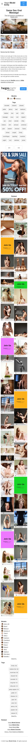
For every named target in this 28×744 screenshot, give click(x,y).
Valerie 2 (6, 652)
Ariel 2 (5, 635)
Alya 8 (5, 626)
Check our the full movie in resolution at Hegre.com (12, 81)
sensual (16, 125)
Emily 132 (14, 666)
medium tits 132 (14, 669)
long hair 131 (14, 682)
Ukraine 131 (14, 696)
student (10, 128)
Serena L (18, 98)
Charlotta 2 (7, 640)
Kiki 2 (5, 649)
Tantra (24, 128)
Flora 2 (6, 645)
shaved (21, 105)
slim (10, 125)
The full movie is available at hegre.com (14, 16)
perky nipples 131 (14, 689)
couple (14, 132)
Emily (11, 98)
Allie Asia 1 (7, 654)
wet (17, 113)
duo (12, 113)
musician (22, 136)
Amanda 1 (6, 656)
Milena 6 (6, 628)
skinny (10, 109)
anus (12, 117)
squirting (14, 136)
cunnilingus (6, 136)
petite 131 (14, 693)
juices (23, 140)
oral (17, 117)
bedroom (22, 109)
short (10, 121)
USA (22, 113)
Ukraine (14, 105)
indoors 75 (14, 713)
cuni (10, 140)
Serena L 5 (7, 631)
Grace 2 (6, 647)
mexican (17, 128)
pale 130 (14, 699)
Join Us (23, 3)
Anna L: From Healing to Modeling (14, 732)
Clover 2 (6, 642)
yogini (4, 140)
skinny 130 (14, 706)
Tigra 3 (6, 633)
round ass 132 (14, 672)
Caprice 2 (6, 638)
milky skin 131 (14, 686)
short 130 (14, 703)
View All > (14, 659)
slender (16, 121)
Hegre (9, 3)
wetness (16, 140)
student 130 (14, 710)
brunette (7, 105)
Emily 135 (6, 624)
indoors (4, 125)
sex (5, 121)
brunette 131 (14, 679)
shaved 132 (14, 676)
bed (16, 109)
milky (22, 121)
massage (5, 117)
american (23, 125)
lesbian (6, 113)
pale (3, 128)
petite (4, 109)
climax (7, 132)
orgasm (23, 117)
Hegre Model (14, 727)
